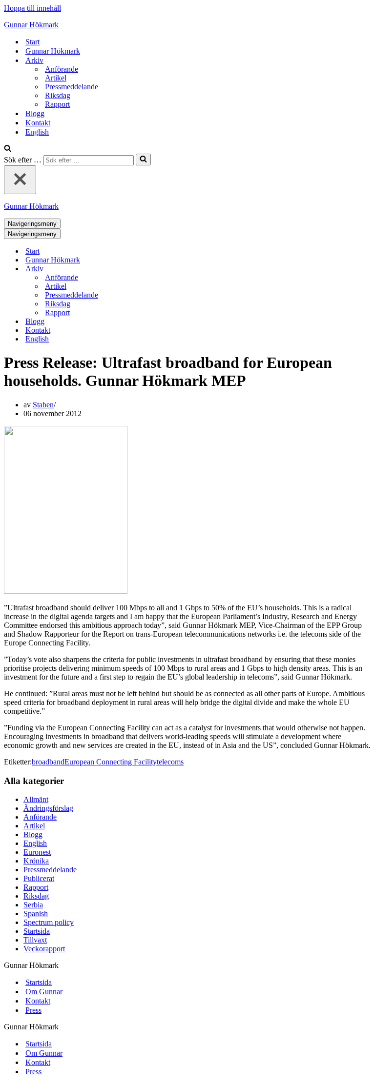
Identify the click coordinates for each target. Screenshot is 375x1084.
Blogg (34, 113)
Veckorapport (44, 948)
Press (33, 1010)
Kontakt (37, 123)
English (37, 132)
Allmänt (35, 799)
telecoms (170, 762)
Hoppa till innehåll (32, 8)
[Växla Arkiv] (175, 269)
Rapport (57, 104)
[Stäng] (20, 179)
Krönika (36, 861)
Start (32, 42)
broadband (48, 762)
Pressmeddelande (71, 86)
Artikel (55, 78)
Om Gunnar (43, 991)
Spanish (35, 913)
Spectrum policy (48, 922)
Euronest (37, 852)
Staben (43, 405)
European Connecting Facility (110, 762)
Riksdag (57, 95)
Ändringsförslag (48, 808)
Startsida (36, 931)
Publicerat (38, 878)
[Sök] (7, 149)
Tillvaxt (35, 940)
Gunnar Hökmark (52, 51)
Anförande (61, 69)
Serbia (33, 905)
